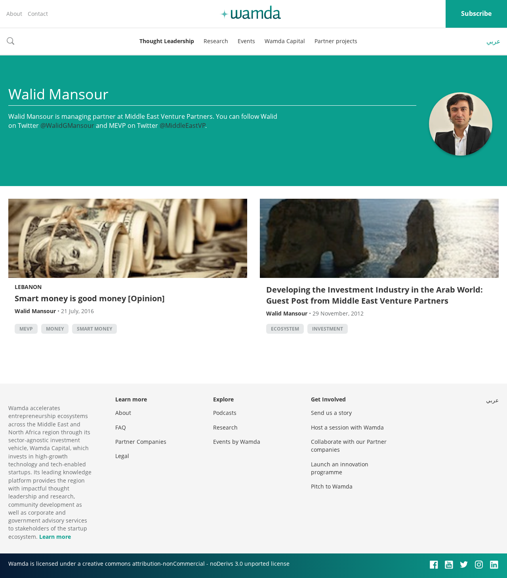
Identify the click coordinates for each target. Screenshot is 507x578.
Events (246, 41)
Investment (327, 328)
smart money (94, 328)
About (14, 13)
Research (216, 41)
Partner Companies (140, 441)
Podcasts (224, 412)
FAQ (120, 427)
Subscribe (476, 13)
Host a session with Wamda (347, 427)
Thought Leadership (166, 41)
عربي (493, 41)
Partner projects (335, 41)
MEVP (26, 328)
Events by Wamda (236, 441)
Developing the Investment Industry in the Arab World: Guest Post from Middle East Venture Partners (374, 295)
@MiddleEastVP (183, 125)
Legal (122, 456)
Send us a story (331, 412)
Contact (38, 13)
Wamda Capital (285, 41)
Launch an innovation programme (339, 468)
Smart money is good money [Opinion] (90, 298)
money (55, 328)
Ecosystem (285, 328)
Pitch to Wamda (332, 486)
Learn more (55, 536)
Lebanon (28, 287)
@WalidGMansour (67, 125)
